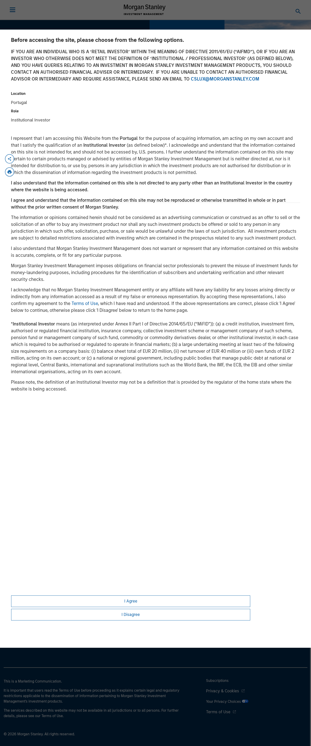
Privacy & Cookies (222, 690)
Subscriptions (217, 680)
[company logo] (145, 10)
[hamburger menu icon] (12, 10)
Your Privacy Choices (224, 701)
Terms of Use (84, 303)
